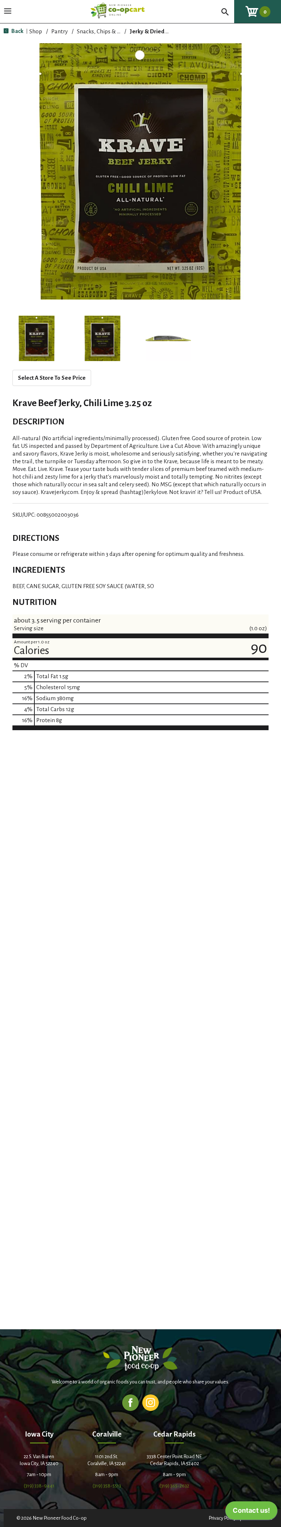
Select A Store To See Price (52, 378)
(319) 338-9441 (39, 1486)
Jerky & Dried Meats (155, 31)
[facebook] (130, 1402)
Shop (35, 31)
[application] (251, 1512)
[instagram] (150, 1402)
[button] (36, 338)
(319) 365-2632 (174, 1486)
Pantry (59, 31)
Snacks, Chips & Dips (102, 31)
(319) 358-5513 (107, 1486)
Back (16, 31)
